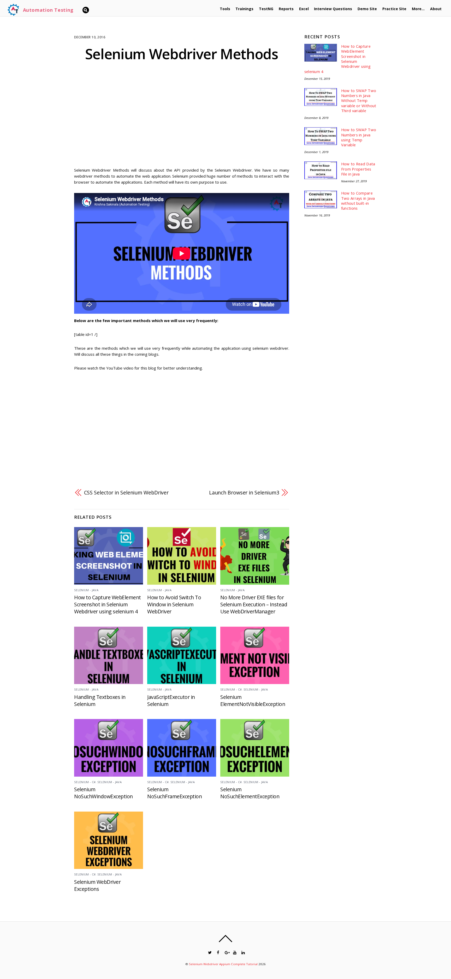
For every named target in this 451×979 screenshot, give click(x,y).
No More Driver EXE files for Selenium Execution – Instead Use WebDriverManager (253, 604)
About (436, 8)
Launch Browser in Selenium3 (244, 492)
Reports (286, 8)
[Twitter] (209, 952)
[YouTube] (234, 952)
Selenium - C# (231, 689)
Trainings (244, 8)
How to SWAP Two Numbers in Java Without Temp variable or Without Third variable (358, 100)
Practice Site (394, 8)
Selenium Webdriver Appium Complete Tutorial (223, 964)
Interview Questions (333, 8)
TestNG (266, 8)
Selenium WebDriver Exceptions (97, 885)
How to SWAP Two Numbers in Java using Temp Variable (358, 137)
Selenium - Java (86, 590)
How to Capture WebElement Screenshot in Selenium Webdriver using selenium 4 (107, 604)
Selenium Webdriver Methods (181, 53)
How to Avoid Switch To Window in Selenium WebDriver (174, 604)
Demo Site (367, 8)
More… (418, 8)
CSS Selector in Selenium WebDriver (126, 492)
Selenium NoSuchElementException (249, 793)
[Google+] (226, 952)
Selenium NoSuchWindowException (103, 793)
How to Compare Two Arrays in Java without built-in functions (358, 201)
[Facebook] (218, 952)
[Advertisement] (181, 118)
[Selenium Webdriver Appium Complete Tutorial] (13, 13)
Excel (304, 8)
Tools (225, 8)
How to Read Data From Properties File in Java (358, 169)
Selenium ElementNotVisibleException (252, 700)
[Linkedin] (243, 952)
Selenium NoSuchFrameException (174, 793)
